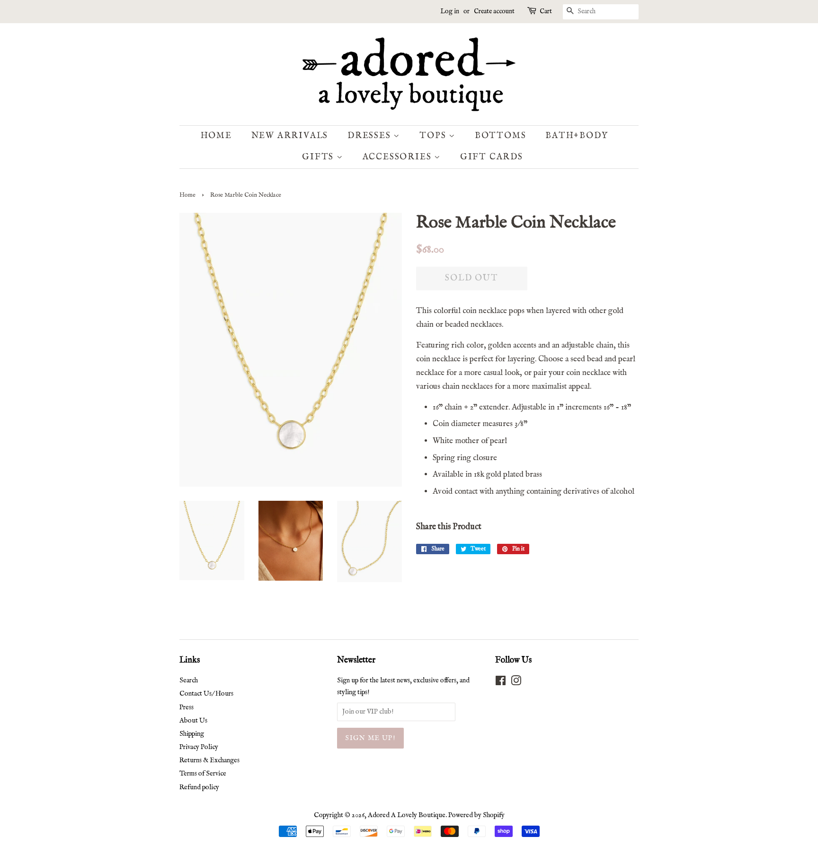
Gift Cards (491, 157)
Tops (434, 136)
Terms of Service (202, 773)
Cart (546, 11)
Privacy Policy (198, 747)
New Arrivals (290, 136)
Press (186, 707)
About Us (193, 720)
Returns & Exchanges (209, 760)
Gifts (319, 157)
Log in (449, 11)
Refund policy (199, 787)
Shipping (191, 734)
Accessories (399, 157)
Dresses (370, 136)
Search (188, 680)
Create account (494, 11)
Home (216, 136)
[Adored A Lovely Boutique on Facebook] (500, 683)
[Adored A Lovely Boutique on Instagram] (516, 683)
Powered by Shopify (476, 815)
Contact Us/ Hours (206, 693)
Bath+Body (576, 136)
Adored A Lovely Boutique (406, 815)
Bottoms (500, 136)
